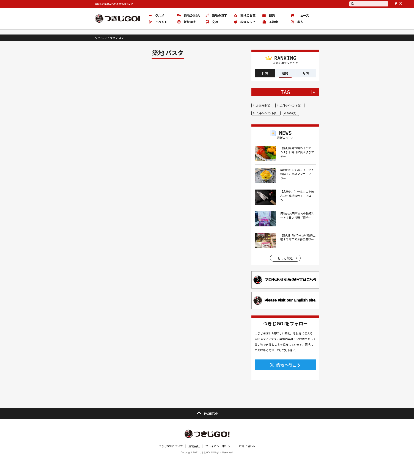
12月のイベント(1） (267, 113)
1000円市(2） (264, 105)
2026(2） (292, 113)
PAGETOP (211, 413)
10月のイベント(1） (291, 105)
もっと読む (285, 258)
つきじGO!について (170, 446)
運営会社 (194, 446)
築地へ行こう (288, 365)
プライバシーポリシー (219, 446)
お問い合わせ (247, 446)
